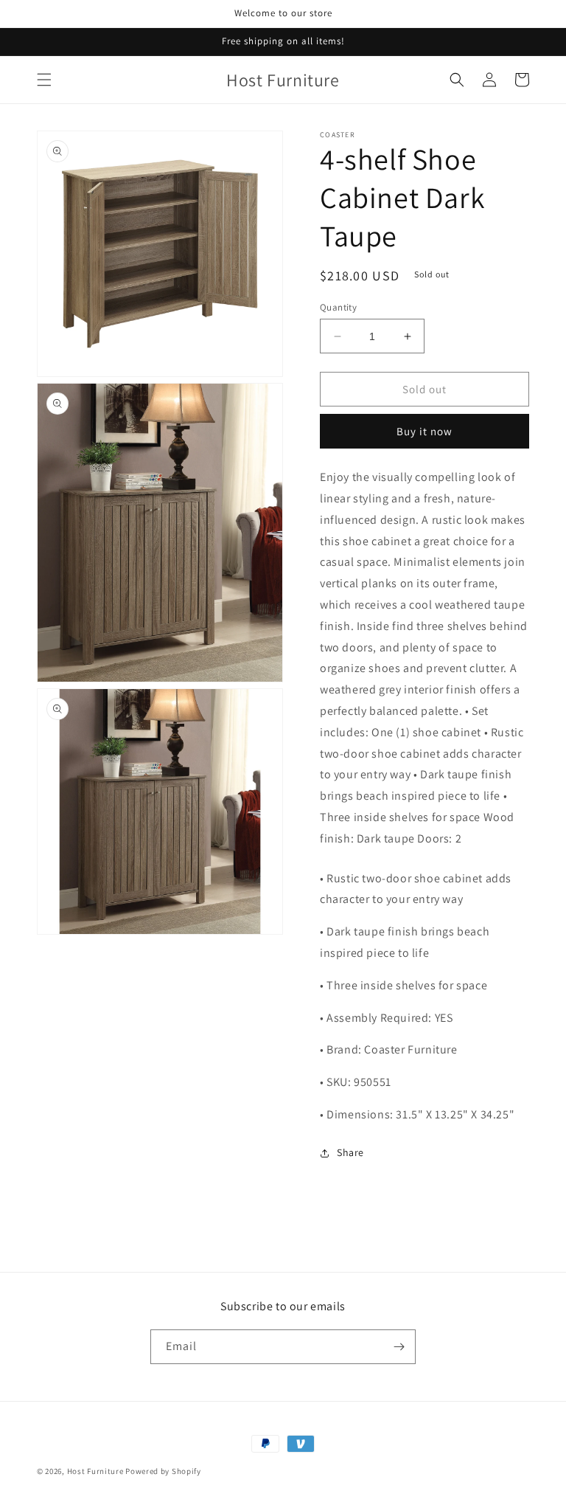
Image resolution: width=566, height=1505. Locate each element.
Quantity (338, 307)
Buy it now (424, 431)
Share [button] (350, 1152)
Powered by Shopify (163, 1471)
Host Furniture (95, 1471)
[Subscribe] (398, 1346)
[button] (44, 79)
